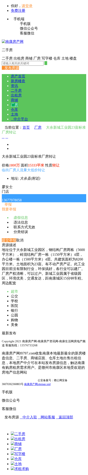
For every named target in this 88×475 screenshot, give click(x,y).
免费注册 (18, 10)
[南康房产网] (12, 41)
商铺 (14, 100)
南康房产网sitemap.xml (37, 384)
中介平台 (19, 119)
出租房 (16, 95)
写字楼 (19, 454)
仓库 (14, 109)
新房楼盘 (18, 81)
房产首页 (18, 76)
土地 (14, 114)
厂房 (14, 105)
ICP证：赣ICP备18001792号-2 (19, 380)
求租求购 (21, 469)
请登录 (27, 6)
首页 (26, 127)
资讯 (14, 86)
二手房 (16, 90)
